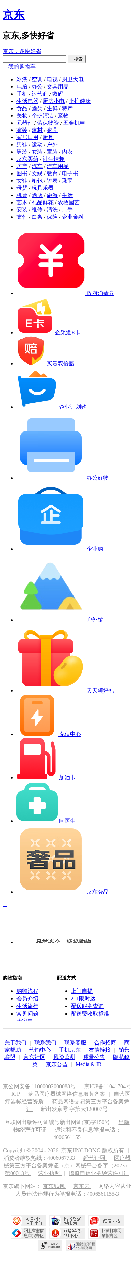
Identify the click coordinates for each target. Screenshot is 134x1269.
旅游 (52, 195)
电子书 (70, 173)
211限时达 (83, 998)
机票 (21, 195)
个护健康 (80, 101)
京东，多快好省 (22, 51)
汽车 (37, 166)
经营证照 (95, 1158)
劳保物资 (48, 123)
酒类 (37, 108)
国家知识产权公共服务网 (81, 1245)
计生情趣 (54, 159)
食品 (21, 108)
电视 (52, 79)
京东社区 (34, 1057)
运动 (37, 144)
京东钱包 (54, 1186)
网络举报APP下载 (67, 1233)
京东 (14, 14)
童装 (52, 152)
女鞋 (21, 181)
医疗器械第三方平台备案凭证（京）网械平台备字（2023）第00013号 (67, 1165)
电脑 (21, 87)
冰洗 (21, 79)
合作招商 (105, 1043)
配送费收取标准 (90, 1014)
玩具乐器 (43, 188)
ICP (16, 1094)
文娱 (37, 173)
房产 (21, 166)
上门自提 (82, 991)
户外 (52, 144)
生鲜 (52, 108)
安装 (21, 209)
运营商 (40, 94)
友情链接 (100, 1050)
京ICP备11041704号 (107, 1086)
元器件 (24, 123)
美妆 (21, 115)
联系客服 (75, 1043)
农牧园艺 (69, 202)
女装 (37, 152)
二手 (67, 209)
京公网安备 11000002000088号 (40, 1086)
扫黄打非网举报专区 (106, 1233)
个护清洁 (43, 115)
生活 (67, 195)
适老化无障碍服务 (50, 1245)
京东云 (82, 1186)
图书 (21, 173)
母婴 (21, 188)
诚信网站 (106, 1220)
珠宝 (67, 181)
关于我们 (15, 1043)
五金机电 (74, 123)
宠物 (63, 115)
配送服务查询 (87, 1006)
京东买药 (27, 159)
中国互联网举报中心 (28, 1233)
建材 (37, 130)
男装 (21, 152)
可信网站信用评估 (28, 1220)
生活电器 (27, 101)
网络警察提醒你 (67, 1220)
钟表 (52, 181)
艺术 (21, 202)
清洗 (52, 209)
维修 (37, 209)
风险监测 (64, 1057)
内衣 (67, 152)
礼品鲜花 (43, 202)
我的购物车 (22, 67)
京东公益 (57, 1064)
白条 (37, 217)
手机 (21, 94)
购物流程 (27, 991)
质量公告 (94, 1057)
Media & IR (89, 1064)
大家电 (24, 1021)
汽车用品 (58, 166)
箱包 (37, 181)
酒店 (37, 195)
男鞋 (21, 144)
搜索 (76, 59)
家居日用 (27, 137)
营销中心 (40, 1050)
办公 (37, 87)
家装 (21, 130)
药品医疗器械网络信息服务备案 (67, 1094)
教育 (52, 173)
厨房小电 (54, 101)
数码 (57, 94)
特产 (67, 108)
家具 (52, 130)
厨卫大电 (73, 79)
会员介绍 (27, 998)
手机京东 (70, 1050)
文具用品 (58, 87)
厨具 (48, 137)
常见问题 (27, 1014)
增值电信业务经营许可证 (99, 1173)
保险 (52, 217)
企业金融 (73, 217)
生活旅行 (27, 1006)
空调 (37, 79)
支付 (21, 217)
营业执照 (50, 1173)
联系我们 (45, 1043)
